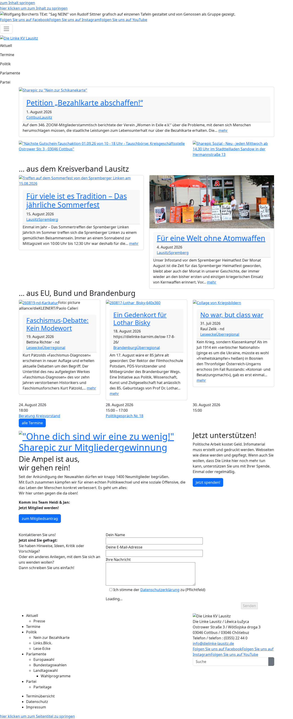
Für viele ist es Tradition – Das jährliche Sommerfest (76, 200)
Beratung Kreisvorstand (39, 415)
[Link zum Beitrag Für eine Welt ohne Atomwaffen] (211, 201)
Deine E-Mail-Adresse (124, 547)
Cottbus (33, 117)
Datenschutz (37, 701)
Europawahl (43, 659)
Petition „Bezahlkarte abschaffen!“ (84, 103)
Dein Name (115, 534)
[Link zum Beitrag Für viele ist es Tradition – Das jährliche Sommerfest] (81, 180)
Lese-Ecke (41, 648)
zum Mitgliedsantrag (40, 518)
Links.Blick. (42, 643)
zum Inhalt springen (17, 2)
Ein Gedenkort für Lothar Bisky (140, 318)
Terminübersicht (40, 696)
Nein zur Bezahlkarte (51, 637)
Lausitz (46, 117)
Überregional (53, 347)
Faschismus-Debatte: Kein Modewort (57, 324)
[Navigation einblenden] (6, 28)
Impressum (36, 707)
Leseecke (34, 347)
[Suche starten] (271, 661)
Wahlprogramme (56, 675)
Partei (5, 82)
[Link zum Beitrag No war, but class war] (217, 302)
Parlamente (10, 73)
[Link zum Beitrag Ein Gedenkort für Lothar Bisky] (133, 302)
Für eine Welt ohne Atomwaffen (211, 238)
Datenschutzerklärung (159, 589)
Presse (39, 621)
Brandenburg (125, 347)
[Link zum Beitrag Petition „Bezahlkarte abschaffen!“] (53, 89)
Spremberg (48, 219)
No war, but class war (231, 314)
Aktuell (6, 45)
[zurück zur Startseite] (19, 38)
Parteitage (42, 686)
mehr (223, 130)
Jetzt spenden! (208, 482)
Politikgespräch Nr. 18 (124, 415)
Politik (5, 63)
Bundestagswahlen (50, 665)
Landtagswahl (45, 670)
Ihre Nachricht (118, 559)
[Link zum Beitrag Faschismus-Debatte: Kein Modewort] (38, 302)
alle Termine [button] (32, 422)
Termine (7, 54)
